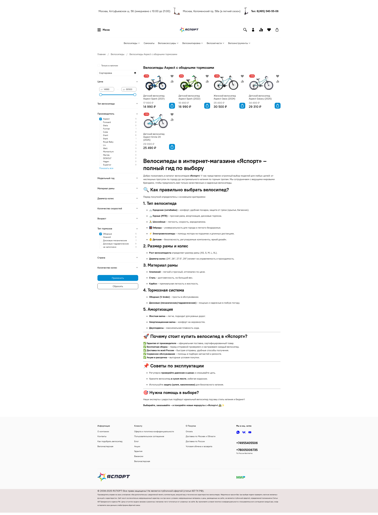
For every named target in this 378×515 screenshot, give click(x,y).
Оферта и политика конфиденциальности (154, 431)
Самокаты (149, 43)
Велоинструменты (238, 43)
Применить (118, 277)
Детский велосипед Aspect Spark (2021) (154, 97)
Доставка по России (195, 441)
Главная (101, 54)
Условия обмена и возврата (199, 446)
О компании (103, 431)
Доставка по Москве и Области (200, 436)
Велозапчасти (214, 43)
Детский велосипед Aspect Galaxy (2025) (260, 97)
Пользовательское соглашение (149, 436)
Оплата (189, 431)
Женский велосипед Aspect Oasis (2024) (225, 97)
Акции (137, 446)
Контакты (101, 436)
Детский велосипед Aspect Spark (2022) (189, 97)
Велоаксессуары (167, 43)
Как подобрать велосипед (109, 441)
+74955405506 (247, 443)
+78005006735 (247, 450)
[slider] (100, 94)
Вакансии (138, 456)
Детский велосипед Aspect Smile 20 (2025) (153, 136)
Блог (136, 441)
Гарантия (138, 451)
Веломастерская (105, 446)
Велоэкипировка (191, 43)
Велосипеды (130, 43)
